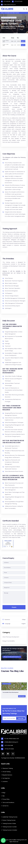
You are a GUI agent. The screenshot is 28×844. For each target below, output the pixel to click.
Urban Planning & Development (11, 637)
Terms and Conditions (8, 802)
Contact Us (5, 805)
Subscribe (20, 718)
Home (2, 12)
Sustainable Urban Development (10, 692)
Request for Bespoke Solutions (11, 656)
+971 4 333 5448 (6, 1)
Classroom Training (7, 768)
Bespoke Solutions (7, 775)
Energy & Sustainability (9, 641)
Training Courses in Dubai (9, 823)
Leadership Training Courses (9, 817)
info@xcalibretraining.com (9, 4)
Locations (5, 781)
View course (21, 696)
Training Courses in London (9, 826)
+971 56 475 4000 (18, 1)
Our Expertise (6, 778)
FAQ (3, 796)
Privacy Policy (6, 799)
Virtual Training (6, 771)
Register (23, 41)
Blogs (3, 792)
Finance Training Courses (9, 820)
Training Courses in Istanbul (9, 830)
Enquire (14, 607)
